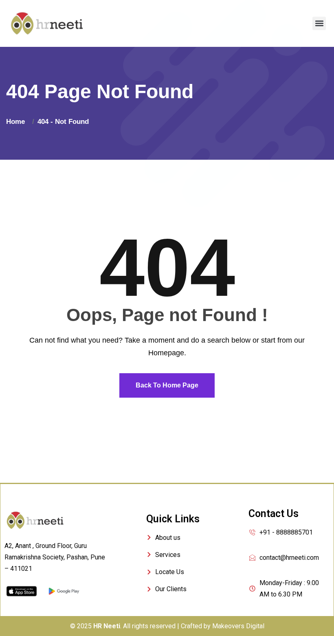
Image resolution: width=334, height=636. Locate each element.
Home (17, 121)
